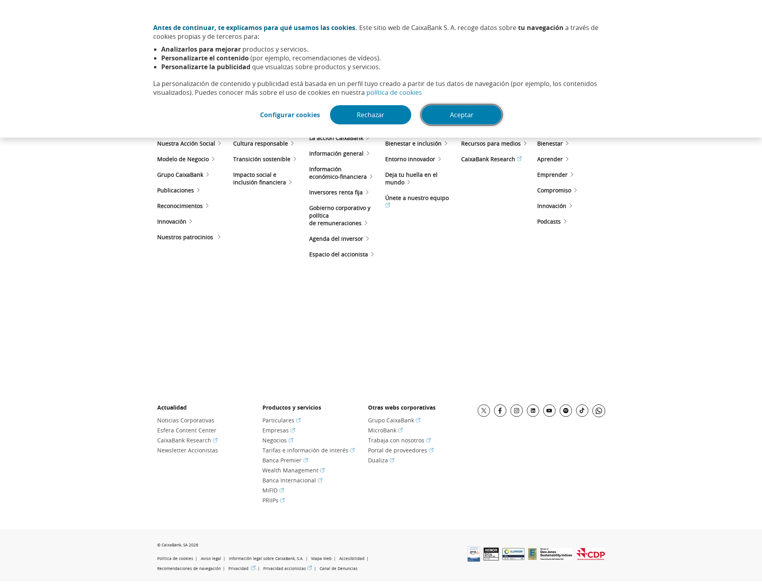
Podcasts (549, 221)
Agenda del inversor (336, 238)
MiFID (273, 490)
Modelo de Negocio (183, 159)
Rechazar (370, 114)
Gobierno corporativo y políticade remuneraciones (339, 215)
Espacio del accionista (338, 254)
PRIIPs (273, 500)
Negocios (277, 440)
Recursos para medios (491, 143)
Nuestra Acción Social (186, 143)
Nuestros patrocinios (186, 237)
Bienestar (550, 143)
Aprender (550, 159)
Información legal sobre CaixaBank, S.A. (266, 558)
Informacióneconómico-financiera (338, 172)
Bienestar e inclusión (413, 143)
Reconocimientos (180, 206)
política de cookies (394, 92)
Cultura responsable (260, 143)
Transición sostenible (261, 159)
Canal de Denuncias (339, 568)
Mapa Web (321, 558)
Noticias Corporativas (185, 420)
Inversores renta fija (336, 192)
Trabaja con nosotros (399, 440)
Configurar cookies (290, 114)
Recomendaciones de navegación (189, 568)
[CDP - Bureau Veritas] (590, 557)
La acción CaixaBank (336, 138)
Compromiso (554, 190)
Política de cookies (175, 558)
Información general (336, 153)
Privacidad (242, 568)
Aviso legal (211, 558)
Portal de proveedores (401, 450)
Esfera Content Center (186, 430)
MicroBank (385, 430)
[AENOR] (491, 558)
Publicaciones (175, 190)
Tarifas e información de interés (308, 450)
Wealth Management (293, 470)
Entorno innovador (410, 159)
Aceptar (462, 114)
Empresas (278, 430)
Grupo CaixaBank (180, 174)
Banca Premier (285, 460)
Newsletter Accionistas (187, 450)
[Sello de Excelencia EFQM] (532, 557)
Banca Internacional (292, 480)
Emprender (552, 174)
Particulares (281, 420)
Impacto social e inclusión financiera (259, 178)
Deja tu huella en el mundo (411, 178)
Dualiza (381, 460)
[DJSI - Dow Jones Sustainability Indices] (556, 557)
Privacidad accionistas (287, 568)
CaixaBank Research (491, 159)
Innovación (171, 221)
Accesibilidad (351, 558)
